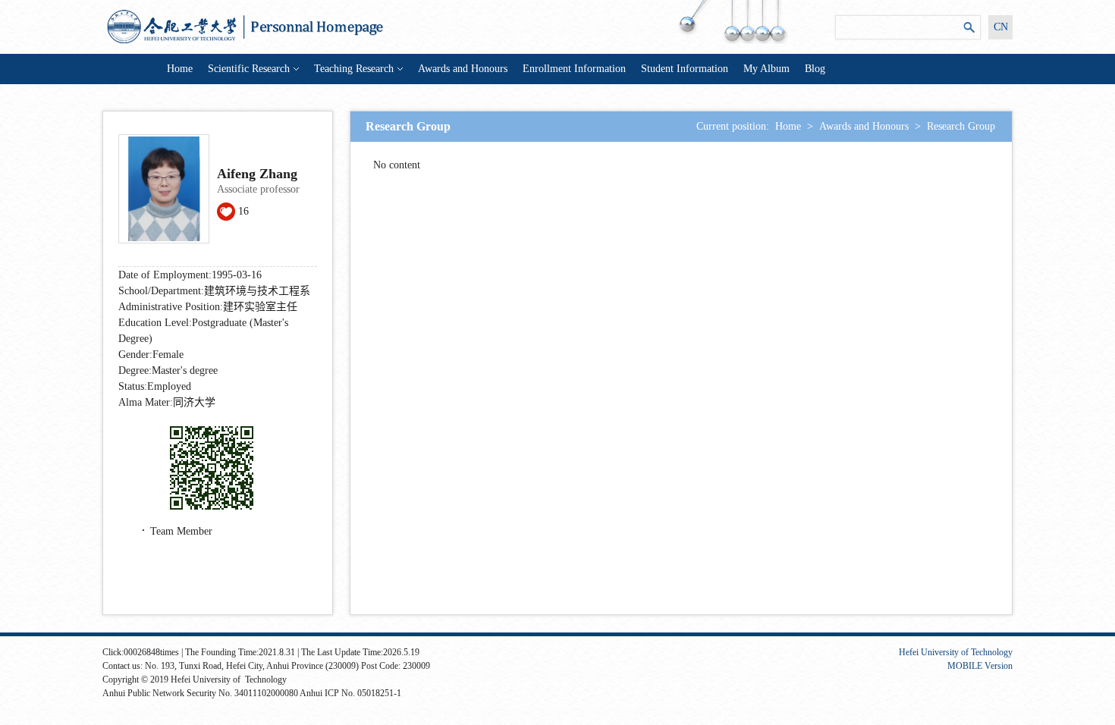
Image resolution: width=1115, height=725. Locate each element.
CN (1001, 27)
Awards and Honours (462, 68)
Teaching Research (354, 68)
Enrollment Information (574, 68)
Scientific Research (249, 68)
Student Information (684, 68)
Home (180, 68)
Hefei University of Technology (956, 652)
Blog (815, 68)
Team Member (181, 531)
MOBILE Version (980, 666)
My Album (766, 68)
